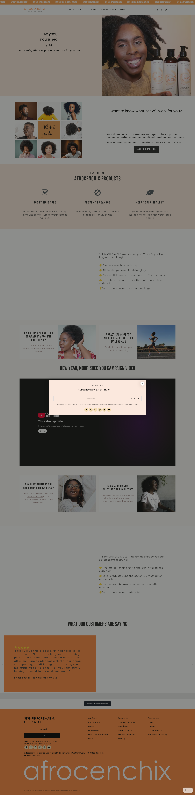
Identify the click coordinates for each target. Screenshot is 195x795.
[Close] (142, 383)
